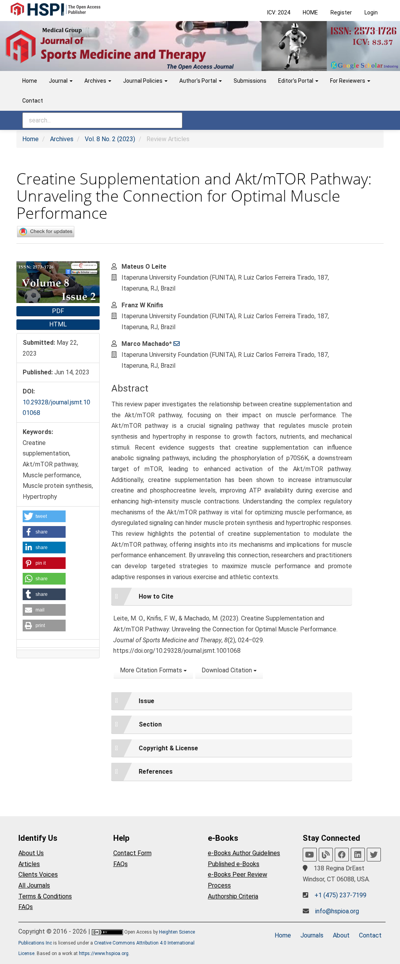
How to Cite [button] (156, 596)
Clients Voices (38, 874)
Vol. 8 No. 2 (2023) (110, 139)
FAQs (25, 907)
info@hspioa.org (337, 911)
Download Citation (228, 670)
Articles (29, 864)
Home (29, 81)
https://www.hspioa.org (104, 953)
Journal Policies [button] (143, 81)
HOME (310, 12)
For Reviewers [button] (348, 81)
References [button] (156, 771)
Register (341, 12)
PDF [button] (58, 311)
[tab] (231, 597)
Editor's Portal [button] (296, 81)
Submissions (250, 81)
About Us (31, 853)
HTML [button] (58, 324)
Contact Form (132, 853)
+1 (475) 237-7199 (340, 895)
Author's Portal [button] (198, 81)
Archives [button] (95, 81)
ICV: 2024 (278, 12)
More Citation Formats (152, 670)
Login (371, 12)
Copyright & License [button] (168, 748)
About (341, 935)
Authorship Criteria (233, 896)
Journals (311, 935)
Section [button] (150, 724)
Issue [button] (146, 701)
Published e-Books (233, 864)
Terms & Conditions (45, 896)
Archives (61, 139)
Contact (32, 100)
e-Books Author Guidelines (244, 853)
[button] (44, 516)
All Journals (34, 885)
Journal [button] (59, 81)
